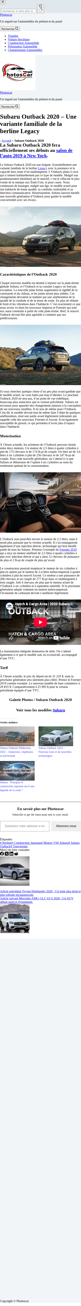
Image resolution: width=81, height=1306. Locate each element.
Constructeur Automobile (23, 43)
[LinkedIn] (11, 854)
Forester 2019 (68, 549)
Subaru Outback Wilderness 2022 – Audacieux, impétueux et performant (16, 752)
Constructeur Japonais (26, 842)
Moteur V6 (49, 842)
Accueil (6, 140)
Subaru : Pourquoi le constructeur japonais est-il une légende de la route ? (17, 786)
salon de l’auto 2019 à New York (36, 153)
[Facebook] (2, 854)
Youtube (13, 36)
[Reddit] (16, 854)
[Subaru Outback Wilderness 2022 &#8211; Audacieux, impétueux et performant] (17, 736)
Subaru (59, 710)
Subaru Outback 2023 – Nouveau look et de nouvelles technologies (55, 752)
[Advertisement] (40, 1117)
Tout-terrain (19, 846)
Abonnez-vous (66, 826)
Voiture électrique (19, 39)
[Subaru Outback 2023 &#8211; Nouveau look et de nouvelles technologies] (56, 736)
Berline (5, 842)
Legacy (42, 168)
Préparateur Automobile (22, 46)
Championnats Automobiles (25, 50)
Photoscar (6, 14)
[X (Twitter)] (7, 854)
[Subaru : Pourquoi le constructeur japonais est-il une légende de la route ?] (17, 771)
